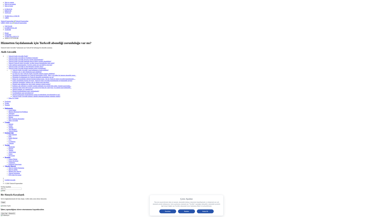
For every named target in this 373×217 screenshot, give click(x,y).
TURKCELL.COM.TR (12, 16)
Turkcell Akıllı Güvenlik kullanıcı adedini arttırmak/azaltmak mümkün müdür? (36, 96)
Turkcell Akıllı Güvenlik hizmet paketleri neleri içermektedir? (27, 68)
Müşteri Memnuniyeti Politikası (18, 112)
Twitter (7, 103)
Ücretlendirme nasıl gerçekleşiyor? (23, 93)
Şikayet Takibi (13, 169)
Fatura (10, 154)
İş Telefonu (12, 141)
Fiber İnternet (13, 134)
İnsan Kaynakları (14, 115)
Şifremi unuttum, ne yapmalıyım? (22, 89)
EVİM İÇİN (8, 9)
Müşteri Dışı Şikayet (15, 171)
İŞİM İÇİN (8, 11)
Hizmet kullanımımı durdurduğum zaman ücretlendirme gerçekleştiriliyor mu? (36, 94)
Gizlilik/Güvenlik (10, 180)
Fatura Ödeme (13, 159)
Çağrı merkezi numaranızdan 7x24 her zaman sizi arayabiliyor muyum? (30, 65)
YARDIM (8, 29)
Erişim (11, 126)
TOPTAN (8, 13)
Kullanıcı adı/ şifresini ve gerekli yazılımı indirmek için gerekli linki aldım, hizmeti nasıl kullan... (41, 86)
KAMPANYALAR (11, 28)
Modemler (12, 147)
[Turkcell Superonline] (19, 23)
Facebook (8, 101)
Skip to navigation (10, 4)
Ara (11, 23)
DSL (10, 136)
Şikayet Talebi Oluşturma (16, 168)
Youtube (7, 105)
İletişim (11, 117)
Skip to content (9, 2)
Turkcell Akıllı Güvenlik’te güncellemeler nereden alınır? (26, 66)
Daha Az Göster (13, 98)
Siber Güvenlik (13, 120)
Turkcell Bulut (13, 131)
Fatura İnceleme (13, 161)
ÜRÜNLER (8, 26)
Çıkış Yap (4, 213)
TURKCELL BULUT (12, 36)
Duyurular (12, 155)
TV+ (10, 140)
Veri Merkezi (13, 129)
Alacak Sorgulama (14, 173)
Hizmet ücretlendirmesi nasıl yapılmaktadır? (25, 91)
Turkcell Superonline (7, 21)
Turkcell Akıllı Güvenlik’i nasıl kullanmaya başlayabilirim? (30, 70)
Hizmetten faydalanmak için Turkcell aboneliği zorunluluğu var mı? (33, 77)
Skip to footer (9, 6)
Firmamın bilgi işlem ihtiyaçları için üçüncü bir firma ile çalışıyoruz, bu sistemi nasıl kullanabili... (41, 87)
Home (6, 33)
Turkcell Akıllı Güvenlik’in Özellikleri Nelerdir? (23, 58)
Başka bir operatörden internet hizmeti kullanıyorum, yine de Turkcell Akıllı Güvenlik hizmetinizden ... (43, 79)
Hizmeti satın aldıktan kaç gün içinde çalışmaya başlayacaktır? (31, 84)
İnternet (11, 124)
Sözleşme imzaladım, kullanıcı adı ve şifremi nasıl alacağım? (30, 82)
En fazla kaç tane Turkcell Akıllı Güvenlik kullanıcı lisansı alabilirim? (33, 73)
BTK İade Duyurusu (15, 175)
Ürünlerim (12, 162)
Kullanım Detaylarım (15, 164)
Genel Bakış (12, 110)
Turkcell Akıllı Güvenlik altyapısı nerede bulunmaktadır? (26, 59)
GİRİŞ (7, 18)
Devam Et (12, 213)
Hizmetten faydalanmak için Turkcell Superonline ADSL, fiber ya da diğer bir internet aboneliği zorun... (44, 75)
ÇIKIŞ (7, 23)
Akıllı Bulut (12, 152)
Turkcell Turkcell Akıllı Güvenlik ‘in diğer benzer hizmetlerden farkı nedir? (32, 63)
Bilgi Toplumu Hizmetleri (16, 119)
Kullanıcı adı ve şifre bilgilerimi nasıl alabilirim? (27, 72)
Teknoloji (11, 113)
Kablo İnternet (13, 138)
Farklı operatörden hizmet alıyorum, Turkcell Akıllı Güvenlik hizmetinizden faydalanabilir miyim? (42, 80)
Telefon (11, 127)
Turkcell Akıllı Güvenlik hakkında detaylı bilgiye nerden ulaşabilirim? (30, 61)
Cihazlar (11, 143)
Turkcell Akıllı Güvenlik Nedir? (18, 56)
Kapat (3, 202)
